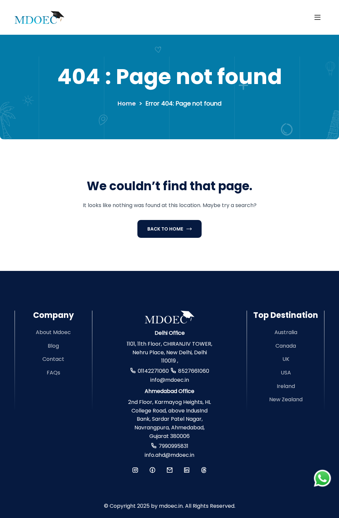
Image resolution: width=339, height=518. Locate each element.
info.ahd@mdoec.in (169, 455)
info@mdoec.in (169, 380)
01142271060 (153, 371)
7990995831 (173, 446)
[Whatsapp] (322, 478)
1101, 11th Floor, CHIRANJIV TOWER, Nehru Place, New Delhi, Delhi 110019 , (169, 352)
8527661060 (193, 371)
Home (127, 103)
